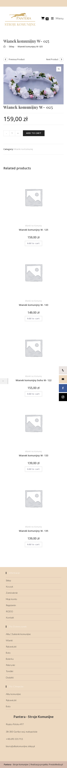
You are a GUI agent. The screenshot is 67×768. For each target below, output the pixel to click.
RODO (9, 611)
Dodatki (10, 677)
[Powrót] (3, 381)
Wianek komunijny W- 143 (33, 304)
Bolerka (9, 658)
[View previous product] (5, 59)
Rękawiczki (11, 646)
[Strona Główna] (4, 46)
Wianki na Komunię (23, 149)
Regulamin (11, 605)
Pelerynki (10, 665)
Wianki (9, 640)
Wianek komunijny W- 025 (30, 46)
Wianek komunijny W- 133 (33, 455)
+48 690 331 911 (14, 739)
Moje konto (11, 599)
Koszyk (9, 586)
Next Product (52, 59)
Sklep (8, 580)
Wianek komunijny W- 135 (33, 530)
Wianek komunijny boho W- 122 (33, 380)
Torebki (9, 671)
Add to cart (33, 133)
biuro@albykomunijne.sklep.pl (20, 746)
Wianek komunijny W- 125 (33, 229)
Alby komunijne (13, 694)
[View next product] (61, 59)
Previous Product (17, 59)
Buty (8, 652)
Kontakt (10, 617)
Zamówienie (12, 592)
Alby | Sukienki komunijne (18, 634)
